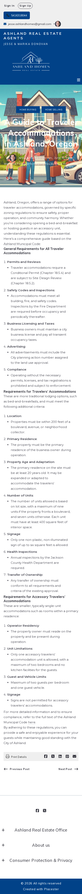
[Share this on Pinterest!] (67, 756)
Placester (51, 889)
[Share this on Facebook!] (46, 756)
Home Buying (28, 109)
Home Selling (53, 109)
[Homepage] (31, 62)
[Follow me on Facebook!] (37, 811)
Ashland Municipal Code (22, 244)
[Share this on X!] (53, 756)
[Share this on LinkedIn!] (60, 756)
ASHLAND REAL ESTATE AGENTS (34, 35)
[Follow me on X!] (44, 811)
